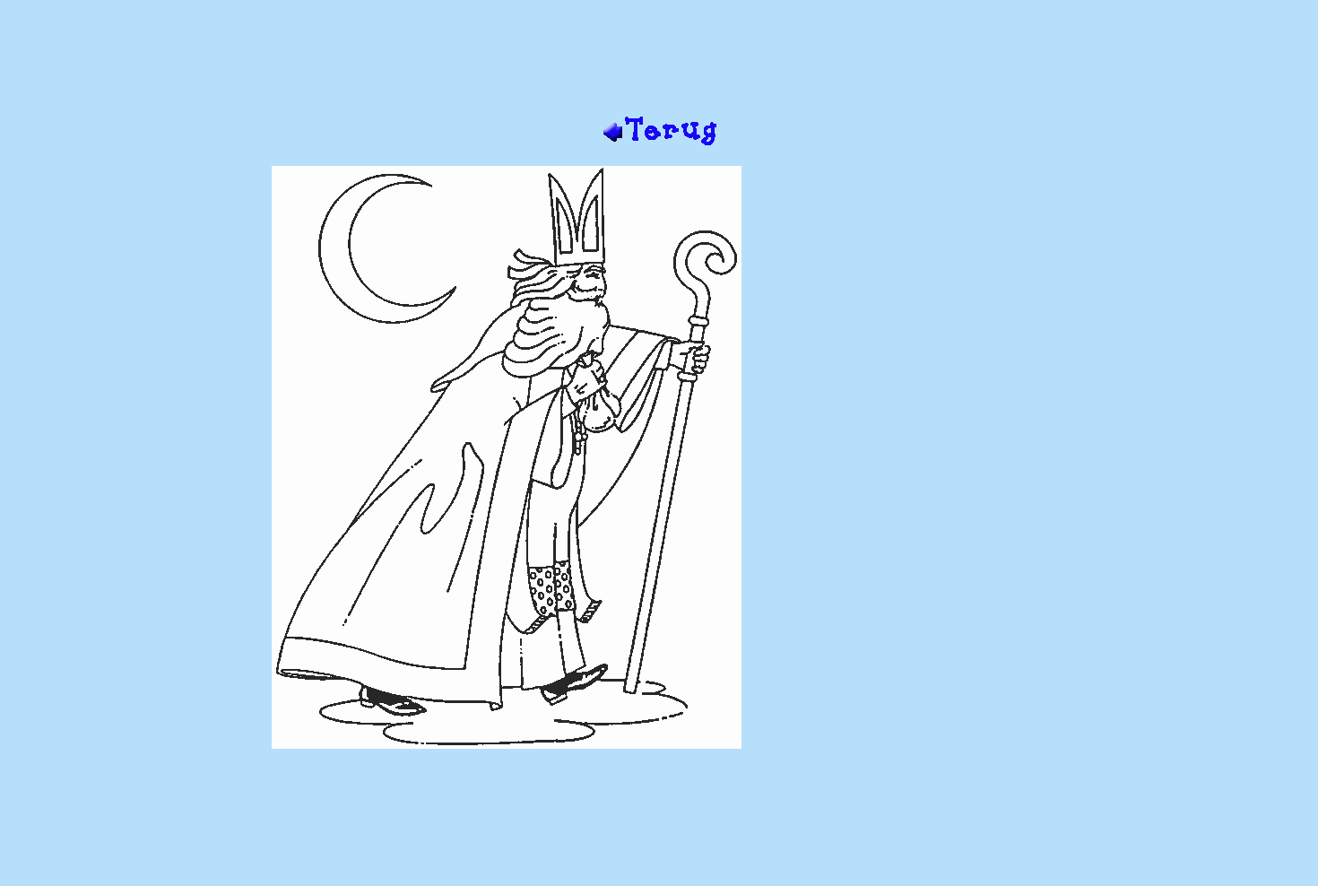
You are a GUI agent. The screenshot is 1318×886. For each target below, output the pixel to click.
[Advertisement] (659, 56)
